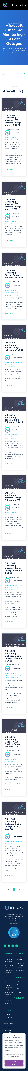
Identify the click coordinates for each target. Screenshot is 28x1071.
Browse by (6, 69)
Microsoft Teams (10, 366)
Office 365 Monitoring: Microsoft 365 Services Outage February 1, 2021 (13, 742)
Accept (14, 1061)
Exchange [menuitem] (9, 1014)
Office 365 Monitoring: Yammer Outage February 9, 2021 (13, 496)
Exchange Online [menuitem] (8, 1027)
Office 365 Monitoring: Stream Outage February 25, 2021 (14, 274)
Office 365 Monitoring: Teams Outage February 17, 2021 (14, 346)
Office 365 (8, 137)
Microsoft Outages (11, 139)
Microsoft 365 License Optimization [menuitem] (9, 980)
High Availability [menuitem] (19, 970)
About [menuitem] (19, 981)
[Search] (24, 74)
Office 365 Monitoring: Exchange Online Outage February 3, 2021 (13, 656)
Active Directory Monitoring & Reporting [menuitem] (8, 994)
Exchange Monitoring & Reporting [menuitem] (8, 987)
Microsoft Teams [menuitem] (8, 1023)
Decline (14, 1064)
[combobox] (12, 74)
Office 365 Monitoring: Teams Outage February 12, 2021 (14, 418)
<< (5, 889)
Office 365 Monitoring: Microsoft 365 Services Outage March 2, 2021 (13, 204)
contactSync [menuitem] (8, 1003)
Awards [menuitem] (19, 992)
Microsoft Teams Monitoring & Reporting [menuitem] (19, 965)
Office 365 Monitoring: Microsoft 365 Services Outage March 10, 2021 (13, 120)
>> (23, 889)
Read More (9, 170)
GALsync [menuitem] (8, 1000)
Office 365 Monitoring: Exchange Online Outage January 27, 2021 (13, 824)
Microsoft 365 (17, 137)
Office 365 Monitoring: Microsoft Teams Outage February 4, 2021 (13, 568)
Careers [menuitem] (19, 985)
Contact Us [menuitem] (19, 988)
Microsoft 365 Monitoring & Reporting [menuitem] (9, 972)
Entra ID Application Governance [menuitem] (8, 959)
